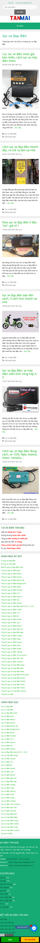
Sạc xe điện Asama (8, 723)
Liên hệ (10, 3)
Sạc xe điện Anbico (8, 719)
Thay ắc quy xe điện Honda (11, 609)
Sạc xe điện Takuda (8, 801)
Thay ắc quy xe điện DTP (10, 593)
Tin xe (2, 904)
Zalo (10, 939)
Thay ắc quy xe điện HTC (10, 613)
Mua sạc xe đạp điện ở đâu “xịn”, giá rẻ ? (19, 223)
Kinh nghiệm (4, 887)
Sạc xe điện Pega (7, 788)
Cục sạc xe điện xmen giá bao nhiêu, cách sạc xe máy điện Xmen (19, 57)
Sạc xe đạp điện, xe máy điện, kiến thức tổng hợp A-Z (19, 373)
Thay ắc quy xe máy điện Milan (12, 671)
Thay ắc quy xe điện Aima (10, 570)
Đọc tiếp (18, 127)
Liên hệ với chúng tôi (7, 932)
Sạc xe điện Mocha (8, 775)
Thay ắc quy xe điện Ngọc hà (12, 629)
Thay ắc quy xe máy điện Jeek (12, 668)
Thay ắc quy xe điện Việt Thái (12, 658)
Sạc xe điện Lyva (7, 771)
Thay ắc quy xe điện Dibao (11, 587)
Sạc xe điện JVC (6, 765)
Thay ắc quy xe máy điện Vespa (13, 678)
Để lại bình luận (10, 137)
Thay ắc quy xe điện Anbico (11, 573)
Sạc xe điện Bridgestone (10, 729)
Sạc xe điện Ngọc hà (8, 778)
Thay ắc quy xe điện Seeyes (11, 642)
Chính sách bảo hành (7, 926)
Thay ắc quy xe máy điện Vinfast (13, 681)
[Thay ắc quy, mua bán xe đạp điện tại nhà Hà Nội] (20, 18)
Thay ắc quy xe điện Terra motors (14, 655)
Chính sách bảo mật (7, 929)
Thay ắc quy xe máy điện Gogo (12, 665)
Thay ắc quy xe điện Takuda (11, 652)
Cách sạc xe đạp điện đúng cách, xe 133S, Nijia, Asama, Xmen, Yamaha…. (19, 454)
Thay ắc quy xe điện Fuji (10, 600)
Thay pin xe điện (7, 694)
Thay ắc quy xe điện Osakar (11, 635)
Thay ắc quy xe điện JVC (10, 616)
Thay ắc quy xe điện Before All (12, 580)
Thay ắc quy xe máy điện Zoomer (13, 691)
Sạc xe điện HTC (7, 762)
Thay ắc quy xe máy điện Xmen (13, 684)
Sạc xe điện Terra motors (10, 804)
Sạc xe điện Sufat (7, 794)
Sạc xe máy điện (7, 710)
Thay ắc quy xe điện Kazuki (11, 619)
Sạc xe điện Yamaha (8, 811)
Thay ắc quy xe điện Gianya (11, 603)
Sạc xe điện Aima (7, 716)
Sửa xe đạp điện (6, 900)
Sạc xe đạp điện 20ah (9, 713)
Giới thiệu (3, 919)
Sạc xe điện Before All (9, 726)
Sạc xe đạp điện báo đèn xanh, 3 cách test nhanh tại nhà (19, 298)
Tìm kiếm (20, 12)
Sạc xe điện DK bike (8, 736)
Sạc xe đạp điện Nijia (9, 781)
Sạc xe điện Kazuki (8, 768)
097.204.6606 (12, 859)
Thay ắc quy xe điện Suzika (11, 648)
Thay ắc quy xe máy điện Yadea (13, 688)
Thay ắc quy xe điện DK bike (11, 590)
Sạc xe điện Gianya (8, 749)
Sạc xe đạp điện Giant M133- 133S (14, 752)
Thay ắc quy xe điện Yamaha (12, 661)
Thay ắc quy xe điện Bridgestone (13, 583)
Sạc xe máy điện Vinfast (10, 824)
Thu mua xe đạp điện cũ (24, 3)
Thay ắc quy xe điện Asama (11, 577)
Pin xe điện (4, 894)
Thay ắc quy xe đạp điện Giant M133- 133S (17, 606)
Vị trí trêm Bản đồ (7, 922)
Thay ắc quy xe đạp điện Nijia (12, 632)
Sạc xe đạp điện (10, 134)
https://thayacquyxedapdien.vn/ (21, 865)
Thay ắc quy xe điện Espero (11, 596)
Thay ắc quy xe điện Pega (11, 639)
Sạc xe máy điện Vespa (9, 820)
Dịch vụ (3, 877)
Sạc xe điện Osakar (8, 784)
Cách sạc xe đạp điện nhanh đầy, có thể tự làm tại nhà (20, 148)
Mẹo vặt (3, 891)
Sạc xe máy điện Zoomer (10, 830)
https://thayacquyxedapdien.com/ (21, 862)
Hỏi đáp (3, 881)
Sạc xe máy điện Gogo (9, 755)
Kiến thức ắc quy (6, 884)
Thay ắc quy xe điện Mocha (11, 626)
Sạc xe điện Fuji (7, 745)
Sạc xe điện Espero (8, 742)
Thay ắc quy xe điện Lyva (10, 622)
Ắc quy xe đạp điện (8, 560)
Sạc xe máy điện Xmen (9, 827)
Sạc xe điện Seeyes (8, 791)
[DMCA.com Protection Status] (6, 936)
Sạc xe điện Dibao (7, 732)
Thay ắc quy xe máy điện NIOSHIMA (15, 674)
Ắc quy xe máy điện (8, 564)
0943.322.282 (24, 859)
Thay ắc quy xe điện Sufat (10, 645)
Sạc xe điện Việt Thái (9, 807)
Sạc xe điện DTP (7, 739)
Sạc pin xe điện (6, 833)
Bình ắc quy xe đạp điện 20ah (12, 567)
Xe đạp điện (4, 907)
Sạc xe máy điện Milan (9, 817)
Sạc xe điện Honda (8, 758)
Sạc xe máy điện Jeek (9, 814)
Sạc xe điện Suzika (8, 798)
